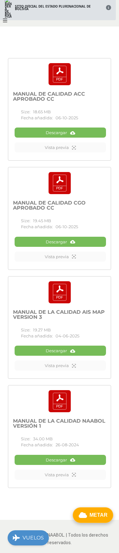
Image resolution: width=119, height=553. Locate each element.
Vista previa (57, 147)
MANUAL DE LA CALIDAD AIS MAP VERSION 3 (59, 315)
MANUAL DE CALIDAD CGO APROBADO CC (49, 205)
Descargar (56, 132)
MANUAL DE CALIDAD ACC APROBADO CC (49, 97)
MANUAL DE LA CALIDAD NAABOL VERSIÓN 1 (59, 424)
